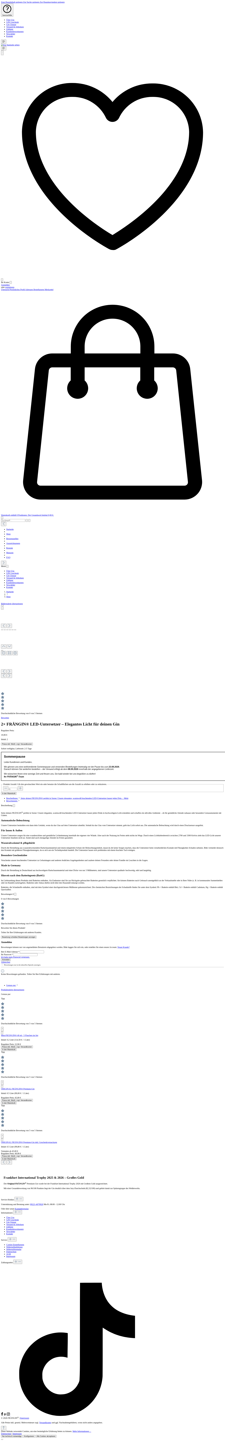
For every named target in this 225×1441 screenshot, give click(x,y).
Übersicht (5, 289)
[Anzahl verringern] (5, 788)
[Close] (2, 517)
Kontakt (9, 36)
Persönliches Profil (17, 289)
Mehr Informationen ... (82, 1431)
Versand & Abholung (15, 27)
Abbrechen (5, 962)
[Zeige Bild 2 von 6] (5, 629)
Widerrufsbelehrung (14, 1247)
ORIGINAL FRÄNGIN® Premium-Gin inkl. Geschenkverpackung (29, 1142)
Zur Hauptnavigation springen (52, 2)
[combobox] (13, 520)
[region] (112, 648)
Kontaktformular (21, 1209)
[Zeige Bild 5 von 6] (12, 629)
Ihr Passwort (7, 954)
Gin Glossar (11, 24)
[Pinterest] (5, 1415)
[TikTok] (77, 1415)
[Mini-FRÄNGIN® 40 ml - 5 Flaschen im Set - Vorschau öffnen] (2, 1033)
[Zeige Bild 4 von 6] (10, 629)
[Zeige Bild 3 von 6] (7, 629)
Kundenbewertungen (15, 31)
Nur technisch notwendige (11, 1436)
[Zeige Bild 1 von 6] (2, 629)
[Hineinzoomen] (15, 653)
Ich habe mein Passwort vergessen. (15, 957)
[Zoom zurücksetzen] (9, 653)
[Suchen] (2, 52)
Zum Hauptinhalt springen (12, 2)
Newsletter (10, 34)
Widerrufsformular (13, 1249)
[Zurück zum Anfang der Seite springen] (3, 1428)
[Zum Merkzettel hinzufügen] (2, 607)
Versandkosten (45, 1422)
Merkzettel (49, 289)
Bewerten (5, 718)
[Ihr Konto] (2, 279)
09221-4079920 (36, 1204)
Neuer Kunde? (123, 947)
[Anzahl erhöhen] (20, 788)
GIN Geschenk (12, 22)
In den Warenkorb (8, 793)
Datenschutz (11, 1252)
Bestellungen (39, 289)
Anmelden (5, 285)
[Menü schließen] (11, 282)
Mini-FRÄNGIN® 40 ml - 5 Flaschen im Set (19, 1035)
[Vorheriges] (3, 524)
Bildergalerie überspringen (12, 604)
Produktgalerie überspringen (12, 990)
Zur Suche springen (31, 2)
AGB (8, 1254)
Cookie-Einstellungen (15, 1245)
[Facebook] (2, 1415)
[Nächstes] (3, 563)
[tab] (67, 798)
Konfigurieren (29, 1436)
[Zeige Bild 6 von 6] (15, 629)
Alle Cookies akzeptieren (46, 1436)
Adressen (29, 289)
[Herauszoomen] (3, 653)
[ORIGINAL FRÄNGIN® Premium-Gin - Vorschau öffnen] (2, 1086)
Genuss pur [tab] (11, 985)
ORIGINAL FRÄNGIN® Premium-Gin (18, 1089)
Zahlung (9, 29)
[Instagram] (8, 1415)
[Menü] (3, 42)
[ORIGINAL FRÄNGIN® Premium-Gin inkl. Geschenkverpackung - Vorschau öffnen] (2, 1139)
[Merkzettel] (112, 277)
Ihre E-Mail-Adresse (10, 952)
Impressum (10, 1256)
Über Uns (10, 20)
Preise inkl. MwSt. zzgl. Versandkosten (17, 744)
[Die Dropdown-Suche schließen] (29, 520)
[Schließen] (2, 650)
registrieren (9, 287)
